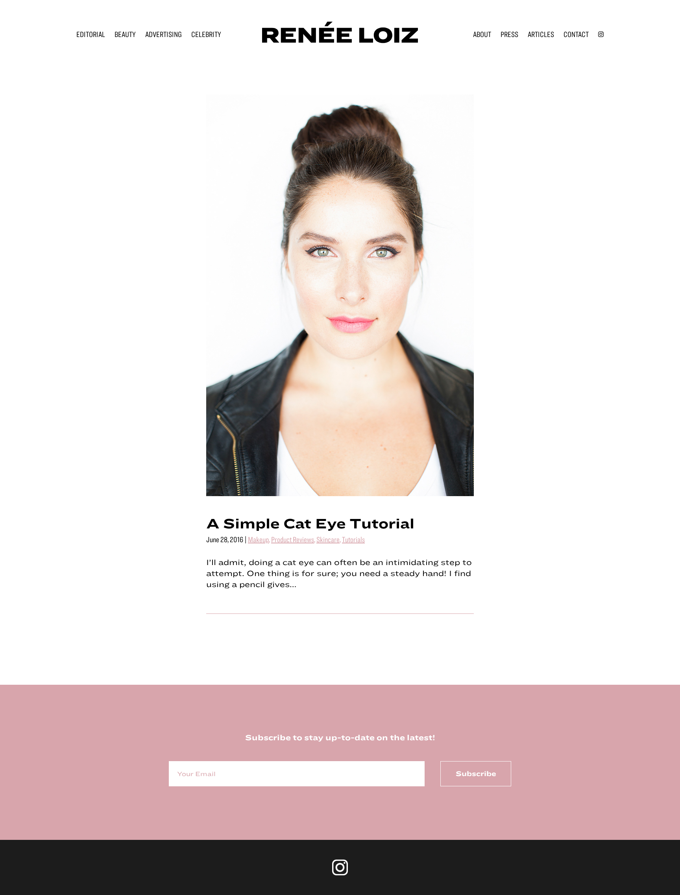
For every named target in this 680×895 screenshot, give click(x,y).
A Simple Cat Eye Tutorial (310, 523)
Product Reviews (292, 539)
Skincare (328, 539)
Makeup (258, 539)
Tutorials (353, 539)
